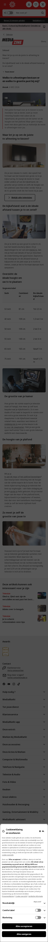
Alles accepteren (24, 926)
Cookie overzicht (21, 896)
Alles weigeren (24, 934)
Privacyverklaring (8, 896)
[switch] (38, 910)
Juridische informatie (36, 896)
